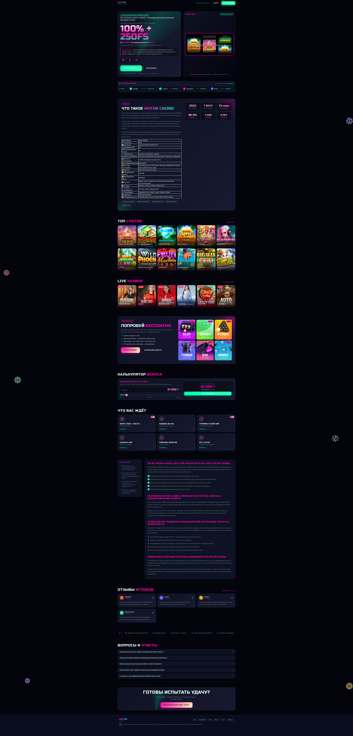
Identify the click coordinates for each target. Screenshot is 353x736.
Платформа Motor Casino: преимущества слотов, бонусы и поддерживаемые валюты (130, 475)
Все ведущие (228, 282)
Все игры (229, 222)
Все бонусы (151, 68)
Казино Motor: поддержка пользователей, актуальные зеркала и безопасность (129, 484)
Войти (216, 3)
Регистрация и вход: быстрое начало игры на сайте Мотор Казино (129, 467)
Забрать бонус (130, 68)
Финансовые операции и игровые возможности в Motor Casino (129, 491)
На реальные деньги (152, 350)
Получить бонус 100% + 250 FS (176, 705)
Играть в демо (130, 350)
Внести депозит (207, 393)
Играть (28, 730)
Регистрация (228, 3)
